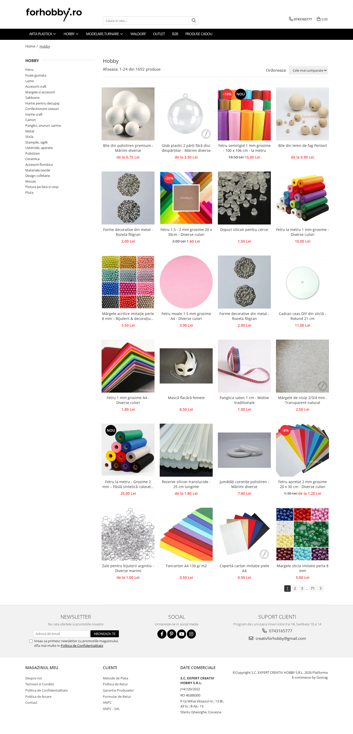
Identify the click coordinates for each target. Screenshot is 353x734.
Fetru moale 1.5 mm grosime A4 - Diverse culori (186, 316)
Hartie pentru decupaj (42, 103)
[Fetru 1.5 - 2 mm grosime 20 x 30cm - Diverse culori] (186, 197)
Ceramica (32, 158)
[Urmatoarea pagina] (320, 588)
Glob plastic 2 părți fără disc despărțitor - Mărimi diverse (186, 148)
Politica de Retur (115, 684)
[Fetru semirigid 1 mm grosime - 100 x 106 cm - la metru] (244, 113)
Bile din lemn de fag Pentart (302, 145)
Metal (29, 131)
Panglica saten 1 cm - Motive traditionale (244, 400)
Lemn (29, 81)
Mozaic (30, 181)
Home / (32, 46)
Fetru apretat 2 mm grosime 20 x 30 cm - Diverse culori (302, 484)
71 (313, 588)
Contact (31, 702)
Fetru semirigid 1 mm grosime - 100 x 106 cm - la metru (244, 148)
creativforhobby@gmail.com (280, 638)
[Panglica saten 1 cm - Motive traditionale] (244, 366)
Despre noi (33, 678)
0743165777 (280, 630)
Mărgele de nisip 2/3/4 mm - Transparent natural (302, 400)
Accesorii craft (36, 86)
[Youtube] (181, 634)
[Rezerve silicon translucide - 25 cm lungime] (186, 450)
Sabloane (32, 97)
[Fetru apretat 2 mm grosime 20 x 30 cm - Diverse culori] (302, 450)
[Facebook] (161, 634)
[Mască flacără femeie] (186, 366)
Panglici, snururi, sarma (43, 125)
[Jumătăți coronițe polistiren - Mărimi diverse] (244, 450)
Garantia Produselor (118, 690)
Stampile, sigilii (36, 142)
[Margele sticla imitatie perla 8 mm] (302, 534)
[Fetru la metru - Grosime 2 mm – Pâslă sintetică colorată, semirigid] (128, 450)
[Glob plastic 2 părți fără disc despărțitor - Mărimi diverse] (186, 113)
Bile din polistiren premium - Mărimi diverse (128, 148)
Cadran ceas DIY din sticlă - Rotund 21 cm (302, 316)
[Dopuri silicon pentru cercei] (244, 197)
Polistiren (32, 153)
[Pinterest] (171, 634)
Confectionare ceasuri (42, 108)
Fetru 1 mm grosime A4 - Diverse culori (128, 400)
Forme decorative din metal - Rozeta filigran (128, 232)
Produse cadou (198, 33)
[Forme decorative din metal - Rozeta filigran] (128, 197)
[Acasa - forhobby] (59, 14)
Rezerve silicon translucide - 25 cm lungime (186, 484)
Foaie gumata (35, 75)
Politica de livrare (38, 696)
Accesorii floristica (39, 164)
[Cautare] (193, 20)
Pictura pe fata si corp (41, 186)
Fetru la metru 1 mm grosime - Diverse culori (302, 232)
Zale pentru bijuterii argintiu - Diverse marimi (128, 568)
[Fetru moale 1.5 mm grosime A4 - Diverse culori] (186, 282)
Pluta (29, 192)
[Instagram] (191, 634)
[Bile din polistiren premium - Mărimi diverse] (128, 113)
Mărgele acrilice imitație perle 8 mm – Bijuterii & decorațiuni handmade (128, 316)
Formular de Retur (117, 696)
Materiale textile (37, 170)
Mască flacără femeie (186, 397)
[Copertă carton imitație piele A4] (244, 534)
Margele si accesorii (40, 92)
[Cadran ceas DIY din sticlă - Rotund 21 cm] (302, 282)
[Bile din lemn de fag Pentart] (302, 113)
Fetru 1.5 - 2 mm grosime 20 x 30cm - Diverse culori (186, 232)
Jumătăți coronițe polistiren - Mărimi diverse (244, 484)
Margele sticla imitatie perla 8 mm (302, 568)
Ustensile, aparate (39, 147)
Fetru (29, 69)
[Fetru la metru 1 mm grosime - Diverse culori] (302, 197)
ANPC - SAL (111, 708)
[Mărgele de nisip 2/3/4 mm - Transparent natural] (302, 366)
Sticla (29, 136)
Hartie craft (34, 114)
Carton (30, 119)
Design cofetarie (37, 175)
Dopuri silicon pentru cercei (244, 229)
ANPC (107, 702)
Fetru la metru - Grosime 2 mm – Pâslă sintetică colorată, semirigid (128, 484)
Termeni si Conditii (39, 684)
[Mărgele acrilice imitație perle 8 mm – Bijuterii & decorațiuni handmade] (128, 282)
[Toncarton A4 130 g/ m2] (186, 534)
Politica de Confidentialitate (82, 645)
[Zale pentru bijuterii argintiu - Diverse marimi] (128, 534)
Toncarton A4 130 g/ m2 (186, 565)
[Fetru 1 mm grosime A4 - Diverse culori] (128, 366)
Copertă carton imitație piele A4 (244, 568)
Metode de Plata (115, 678)
